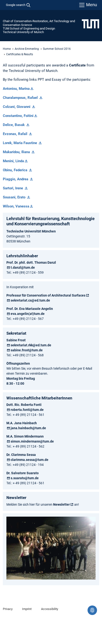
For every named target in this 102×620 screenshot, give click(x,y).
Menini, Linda (13, 161)
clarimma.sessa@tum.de (29, 460)
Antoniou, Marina (16, 88)
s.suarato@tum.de (25, 478)
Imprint (27, 609)
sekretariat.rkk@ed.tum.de (31, 345)
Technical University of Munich (23, 32)
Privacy (8, 609)
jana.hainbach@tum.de (28, 428)
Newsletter (61, 504)
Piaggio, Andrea (16, 179)
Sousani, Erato (14, 197)
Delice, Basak (14, 125)
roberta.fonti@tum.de (27, 410)
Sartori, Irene (13, 188)
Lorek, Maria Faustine (20, 143)
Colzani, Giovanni (17, 107)
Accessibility (49, 609)
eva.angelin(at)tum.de (28, 314)
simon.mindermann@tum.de (32, 441)
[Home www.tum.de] (90, 23)
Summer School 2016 (57, 48)
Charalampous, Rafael (21, 98)
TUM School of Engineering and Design (29, 28)
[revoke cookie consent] (92, 610)
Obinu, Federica (15, 170)
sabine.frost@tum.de (27, 350)
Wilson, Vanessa (16, 206)
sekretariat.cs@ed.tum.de (30, 300)
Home (7, 48)
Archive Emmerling (27, 48)
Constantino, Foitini (18, 116)
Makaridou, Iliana (17, 152)
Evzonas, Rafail (15, 134)
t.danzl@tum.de (23, 267)
